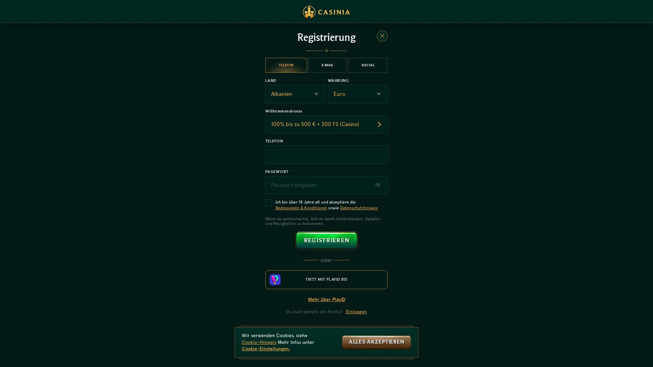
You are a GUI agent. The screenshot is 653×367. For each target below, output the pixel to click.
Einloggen (356, 311)
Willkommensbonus (283, 111)
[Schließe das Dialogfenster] (382, 36)
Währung (338, 80)
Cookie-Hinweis (259, 342)
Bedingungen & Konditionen (301, 208)
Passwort (277, 171)
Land (271, 80)
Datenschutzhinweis (359, 208)
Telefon (274, 141)
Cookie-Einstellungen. (266, 348)
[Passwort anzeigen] (378, 184)
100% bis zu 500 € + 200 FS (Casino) (315, 124)
